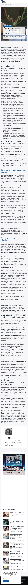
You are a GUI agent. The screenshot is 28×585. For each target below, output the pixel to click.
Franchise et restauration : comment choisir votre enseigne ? (17, 528)
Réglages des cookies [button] (8, 578)
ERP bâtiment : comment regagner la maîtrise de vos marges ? (17, 544)
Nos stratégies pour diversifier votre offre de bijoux (16, 553)
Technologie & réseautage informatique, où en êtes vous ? (17, 514)
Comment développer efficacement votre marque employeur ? (17, 560)
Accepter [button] (6, 580)
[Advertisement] (14, 492)
